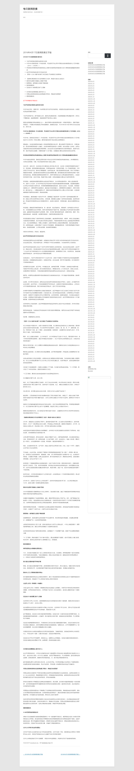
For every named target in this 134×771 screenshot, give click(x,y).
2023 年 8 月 (91, 160)
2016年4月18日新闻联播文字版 (70, 754)
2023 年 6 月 (91, 164)
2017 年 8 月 (91, 317)
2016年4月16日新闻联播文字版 (33, 754)
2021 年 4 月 (91, 221)
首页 (24, 17)
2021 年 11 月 (91, 206)
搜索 (89, 52)
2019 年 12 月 (91, 256)
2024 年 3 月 (91, 144)
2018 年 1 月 (91, 306)
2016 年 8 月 (91, 343)
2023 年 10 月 (91, 155)
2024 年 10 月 (91, 129)
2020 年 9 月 (91, 236)
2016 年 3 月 (91, 354)
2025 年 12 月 (91, 99)
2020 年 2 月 (91, 252)
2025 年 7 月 (91, 110)
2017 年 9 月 (91, 315)
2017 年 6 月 (91, 321)
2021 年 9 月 (91, 210)
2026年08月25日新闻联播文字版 (96, 73)
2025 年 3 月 (91, 118)
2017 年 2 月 (91, 330)
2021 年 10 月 (91, 208)
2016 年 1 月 (91, 359)
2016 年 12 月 (91, 335)
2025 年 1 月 (91, 123)
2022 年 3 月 (91, 197)
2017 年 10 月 (91, 313)
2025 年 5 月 (91, 114)
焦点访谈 (90, 371)
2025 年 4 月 (91, 116)
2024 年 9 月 (91, 131)
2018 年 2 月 (91, 304)
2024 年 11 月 (91, 127)
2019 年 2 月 (91, 278)
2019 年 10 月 (91, 260)
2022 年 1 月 (91, 201)
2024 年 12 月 (91, 125)
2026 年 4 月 (91, 90)
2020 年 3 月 (91, 249)
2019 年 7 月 (91, 267)
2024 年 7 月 (91, 136)
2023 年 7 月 (91, 162)
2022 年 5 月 (91, 193)
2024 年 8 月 (91, 134)
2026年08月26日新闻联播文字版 (96, 71)
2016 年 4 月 (91, 352)
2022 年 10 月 (91, 182)
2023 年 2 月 (91, 173)
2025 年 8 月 (91, 107)
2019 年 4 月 (91, 273)
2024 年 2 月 (91, 147)
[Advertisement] (67, 33)
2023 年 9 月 (91, 158)
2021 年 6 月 (91, 217)
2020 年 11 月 (91, 232)
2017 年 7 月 (91, 319)
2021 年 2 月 (91, 225)
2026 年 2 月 (91, 94)
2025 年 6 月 (91, 112)
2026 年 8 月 (91, 81)
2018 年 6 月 (91, 295)
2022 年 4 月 (91, 195)
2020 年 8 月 (91, 238)
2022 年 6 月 (91, 190)
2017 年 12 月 (91, 308)
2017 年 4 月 (91, 326)
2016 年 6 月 (91, 348)
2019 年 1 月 (91, 280)
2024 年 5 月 (91, 140)
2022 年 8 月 (91, 186)
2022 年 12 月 (91, 177)
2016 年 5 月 (91, 350)
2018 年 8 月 (91, 291)
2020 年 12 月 (91, 230)
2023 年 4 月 (91, 168)
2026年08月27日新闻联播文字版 (96, 69)
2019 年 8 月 (91, 265)
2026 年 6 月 (91, 85)
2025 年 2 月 (91, 120)
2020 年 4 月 (91, 247)
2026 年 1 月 (91, 96)
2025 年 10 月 (91, 103)
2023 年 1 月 (91, 175)
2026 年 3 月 (91, 92)
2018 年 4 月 (91, 300)
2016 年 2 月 (91, 356)
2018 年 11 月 (91, 284)
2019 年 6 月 (91, 269)
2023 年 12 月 (91, 151)
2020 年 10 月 (91, 234)
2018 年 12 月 (91, 282)
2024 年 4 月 (91, 142)
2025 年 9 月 (91, 105)
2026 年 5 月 (91, 88)
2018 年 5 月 (91, 297)
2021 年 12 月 (91, 203)
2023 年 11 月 (91, 153)
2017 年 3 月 (91, 328)
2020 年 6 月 (91, 243)
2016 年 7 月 (91, 345)
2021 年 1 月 (91, 227)
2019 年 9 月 (91, 262)
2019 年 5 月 (91, 271)
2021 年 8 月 (91, 212)
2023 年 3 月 (91, 171)
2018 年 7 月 (91, 293)
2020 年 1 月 (91, 254)
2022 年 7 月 (91, 188)
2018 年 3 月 (91, 302)
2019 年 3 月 (91, 276)
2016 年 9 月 (91, 341)
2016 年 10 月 (91, 339)
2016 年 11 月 (91, 337)
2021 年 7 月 (91, 214)
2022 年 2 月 (91, 199)
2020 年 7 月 (91, 241)
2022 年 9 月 (91, 184)
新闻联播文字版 (46, 743)
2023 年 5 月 (91, 166)
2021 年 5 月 (91, 219)
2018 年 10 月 (91, 286)
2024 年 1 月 (91, 149)
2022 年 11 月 (91, 179)
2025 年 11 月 (91, 101)
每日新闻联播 (30, 8)
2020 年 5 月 (91, 245)
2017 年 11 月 (91, 310)
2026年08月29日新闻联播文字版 (96, 65)
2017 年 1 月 (91, 332)
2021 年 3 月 (91, 223)
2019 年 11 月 (91, 258)
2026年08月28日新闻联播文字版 (96, 67)
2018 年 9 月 (91, 289)
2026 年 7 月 (91, 83)
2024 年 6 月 (91, 138)
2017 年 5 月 (91, 324)
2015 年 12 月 (91, 361)
